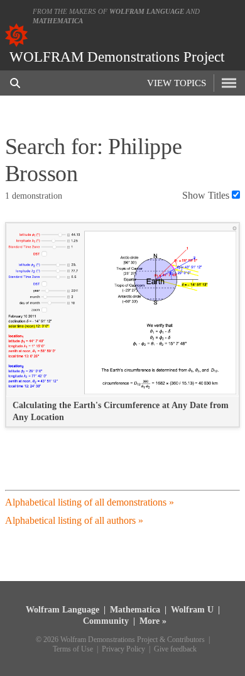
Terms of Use (73, 649)
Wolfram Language (146, 11)
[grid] (122, 331)
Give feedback (175, 649)
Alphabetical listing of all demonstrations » (89, 502)
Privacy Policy (123, 649)
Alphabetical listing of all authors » (74, 520)
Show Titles (205, 195)
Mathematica (58, 21)
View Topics (176, 83)
